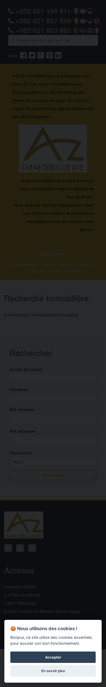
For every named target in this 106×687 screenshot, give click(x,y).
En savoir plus (53, 671)
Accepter (53, 657)
